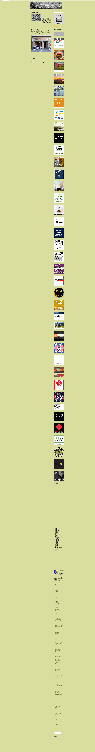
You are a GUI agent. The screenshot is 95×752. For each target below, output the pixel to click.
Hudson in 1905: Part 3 (58, 624)
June (56, 719)
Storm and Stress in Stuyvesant (59, 635)
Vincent (35, 60)
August (56, 607)
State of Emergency (57, 712)
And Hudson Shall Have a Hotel (59, 683)
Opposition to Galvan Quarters (59, 696)
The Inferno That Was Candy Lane (59, 614)
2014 (55, 598)
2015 (55, 597)
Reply (34, 64)
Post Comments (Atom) (37, 81)
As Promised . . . (57, 687)
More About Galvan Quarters (58, 686)
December (57, 602)
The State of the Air (57, 709)
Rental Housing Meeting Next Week (58, 613)
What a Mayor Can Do (58, 619)
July (56, 718)
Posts (56, 732)
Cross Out (56, 641)
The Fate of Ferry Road (58, 611)
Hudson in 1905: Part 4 (58, 617)
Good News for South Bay (58, 649)
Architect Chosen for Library (58, 642)
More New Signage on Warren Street (59, 701)
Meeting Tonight (57, 631)
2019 (55, 592)
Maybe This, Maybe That (58, 716)
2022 (55, 589)
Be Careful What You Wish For (59, 625)
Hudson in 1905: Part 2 (58, 628)
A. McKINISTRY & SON (45, 18)
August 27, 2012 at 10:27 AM (39, 60)
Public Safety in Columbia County (59, 648)
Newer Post (32, 79)
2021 (55, 590)
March (56, 723)
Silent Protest (57, 684)
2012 (55, 601)
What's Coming (57, 670)
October (57, 604)
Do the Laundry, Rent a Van (58, 664)
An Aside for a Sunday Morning (59, 671)
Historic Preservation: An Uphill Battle (59, 693)
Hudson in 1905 (57, 633)
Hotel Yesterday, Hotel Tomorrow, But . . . (59, 656)
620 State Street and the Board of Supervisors (59, 699)
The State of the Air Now (58, 708)
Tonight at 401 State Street (58, 685)
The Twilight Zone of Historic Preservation (58, 675)
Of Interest (56, 621)
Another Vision (57, 645)
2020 (55, 591)
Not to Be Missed (57, 608)
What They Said (57, 714)
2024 (55, 586)
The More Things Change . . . (58, 634)
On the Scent (56, 644)
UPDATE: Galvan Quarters (58, 702)
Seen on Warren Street (58, 706)
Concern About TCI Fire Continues (59, 668)
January (56, 725)
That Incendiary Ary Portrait (58, 620)
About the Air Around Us (58, 705)
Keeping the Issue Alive (58, 660)
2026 (55, 584)
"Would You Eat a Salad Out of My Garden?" (59, 662)
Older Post (49, 79)
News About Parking (57, 658)
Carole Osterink (62, 570)
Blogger (56, 750)
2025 (55, 585)
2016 (55, 596)
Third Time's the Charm (58, 643)
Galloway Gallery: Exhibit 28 (58, 626)
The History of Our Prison (58, 618)
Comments (56, 733)
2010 (55, 728)
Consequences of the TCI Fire (58, 707)
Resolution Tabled (57, 690)
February (57, 724)
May (56, 720)
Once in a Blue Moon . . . (58, 610)
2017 (55, 595)
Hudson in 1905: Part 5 (58, 609)
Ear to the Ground (57, 651)
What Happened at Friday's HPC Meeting (59, 677)
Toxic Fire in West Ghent (58, 713)
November (57, 603)
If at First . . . (56, 652)
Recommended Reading (58, 663)
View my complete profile (57, 580)
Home (41, 79)
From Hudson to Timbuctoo (58, 694)
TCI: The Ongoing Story (58, 695)
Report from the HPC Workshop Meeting (59, 637)
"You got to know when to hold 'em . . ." (59, 680)
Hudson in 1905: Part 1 (58, 632)
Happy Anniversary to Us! (58, 665)
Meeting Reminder (57, 669)
